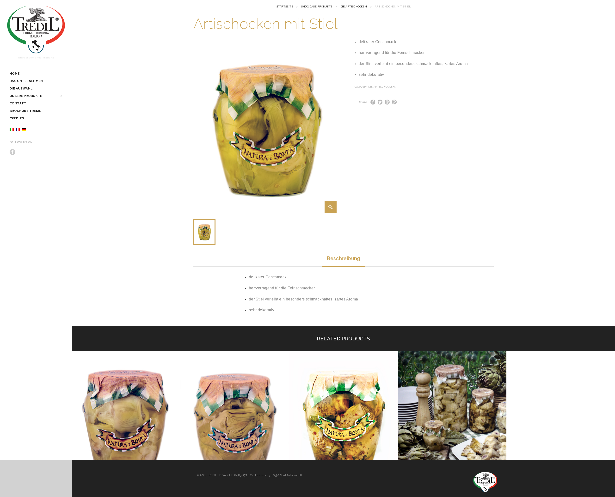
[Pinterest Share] (394, 102)
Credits (17, 118)
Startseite (284, 6)
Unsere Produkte (26, 96)
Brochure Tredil (25, 111)
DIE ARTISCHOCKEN (353, 6)
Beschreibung (343, 258)
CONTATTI (18, 103)
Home (15, 73)
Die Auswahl (21, 88)
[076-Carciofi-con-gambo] (331, 207)
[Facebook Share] (372, 102)
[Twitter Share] (380, 102)
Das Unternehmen (26, 81)
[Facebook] (12, 152)
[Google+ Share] (387, 102)
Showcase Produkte (316, 6)
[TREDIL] (36, 30)
